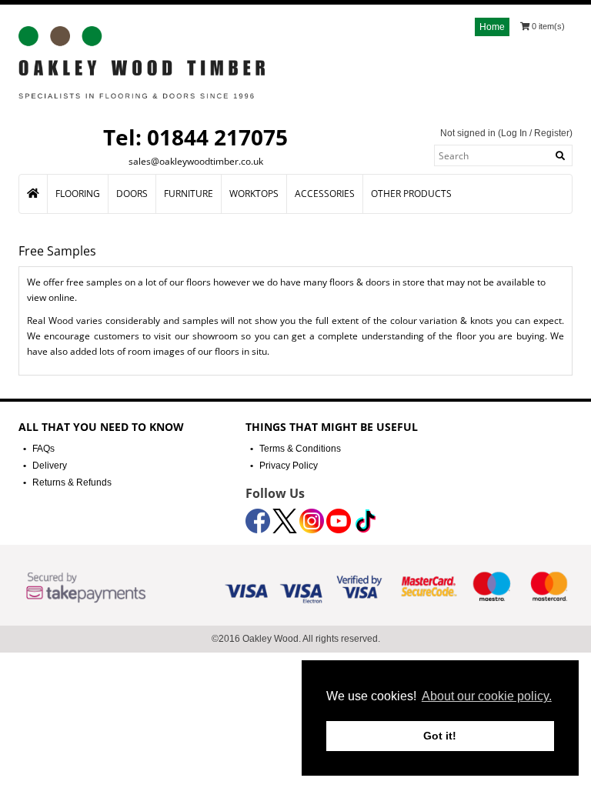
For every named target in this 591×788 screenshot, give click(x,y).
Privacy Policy (288, 465)
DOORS (132, 193)
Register (551, 133)
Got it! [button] (439, 736)
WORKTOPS (254, 193)
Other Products (411, 193)
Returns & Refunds (72, 482)
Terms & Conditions (300, 448)
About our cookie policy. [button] (487, 696)
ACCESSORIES (325, 193)
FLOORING (77, 193)
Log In (514, 133)
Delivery (49, 465)
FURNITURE (188, 193)
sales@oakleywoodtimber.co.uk (196, 161)
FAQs (43, 448)
